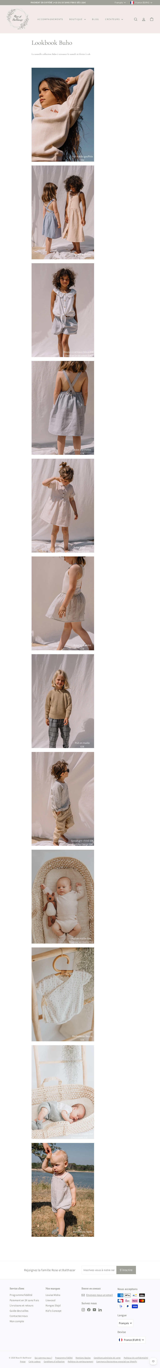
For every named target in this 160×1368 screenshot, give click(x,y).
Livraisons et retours (21, 1305)
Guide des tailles (19, 1310)
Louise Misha (53, 1295)
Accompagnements (50, 19)
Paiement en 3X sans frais (24, 1300)
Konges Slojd (53, 1305)
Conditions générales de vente (107, 1357)
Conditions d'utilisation (54, 1361)
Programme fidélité (21, 1295)
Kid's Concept (54, 1310)
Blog (95, 19)
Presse (23, 1361)
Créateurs (113, 19)
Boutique (76, 19)
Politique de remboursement (80, 1361)
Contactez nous (19, 1316)
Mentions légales (83, 1357)
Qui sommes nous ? (43, 1357)
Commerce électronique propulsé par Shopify (116, 1361)
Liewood (50, 1300)
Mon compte (17, 1321)
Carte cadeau (34, 1361)
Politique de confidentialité (136, 1357)
